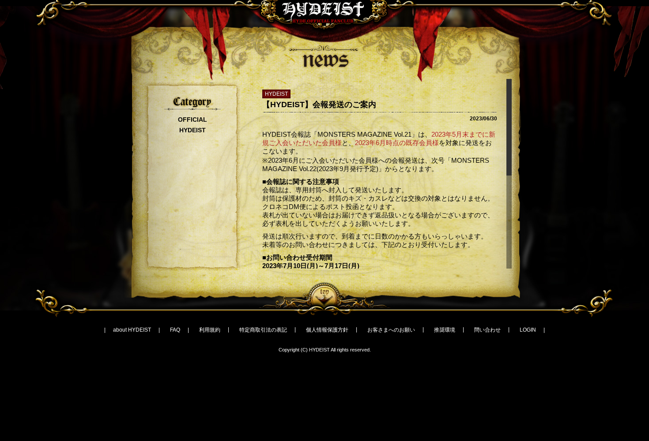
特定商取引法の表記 (263, 330)
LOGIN (528, 330)
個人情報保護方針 (327, 330)
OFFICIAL (192, 119)
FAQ (175, 330)
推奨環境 (444, 330)
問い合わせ (487, 330)
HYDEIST (192, 130)
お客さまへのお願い (391, 330)
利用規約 (209, 330)
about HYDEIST (132, 330)
